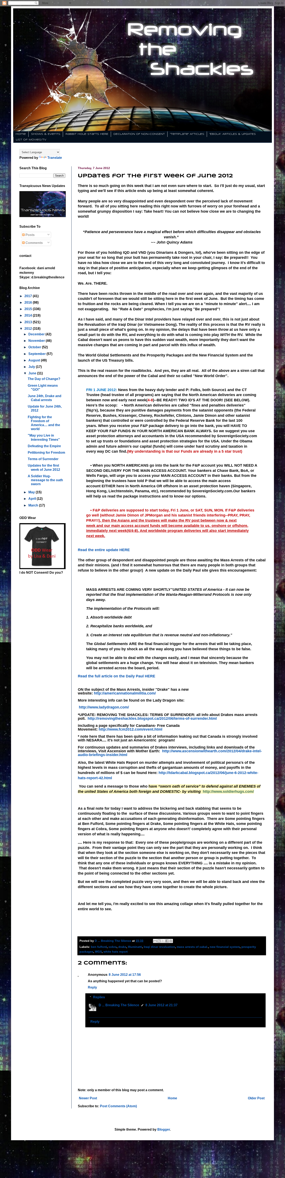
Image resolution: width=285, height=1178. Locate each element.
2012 (28, 328)
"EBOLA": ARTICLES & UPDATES (232, 134)
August (34, 360)
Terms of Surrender (43, 459)
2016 (28, 302)
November (37, 340)
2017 (28, 296)
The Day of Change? (44, 379)
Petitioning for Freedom (46, 452)
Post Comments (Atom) (118, 1106)
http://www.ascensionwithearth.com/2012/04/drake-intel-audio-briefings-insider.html (170, 753)
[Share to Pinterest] (171, 941)
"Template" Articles (187, 134)
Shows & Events (45, 134)
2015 (28, 309)
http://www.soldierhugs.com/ (228, 791)
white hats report (115, 951)
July (32, 367)
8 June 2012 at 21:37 (161, 1005)
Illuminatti (135, 946)
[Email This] (155, 941)
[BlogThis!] (159, 941)
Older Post (256, 1098)
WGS (98, 951)
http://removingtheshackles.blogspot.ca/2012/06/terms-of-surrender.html (152, 718)
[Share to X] (163, 941)
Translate (54, 157)
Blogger (163, 1129)
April (32, 498)
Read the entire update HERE (104, 550)
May (32, 492)
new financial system (225, 946)
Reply (92, 987)
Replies (99, 997)
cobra (112, 946)
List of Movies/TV (31, 140)
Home (21, 134)
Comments (34, 243)
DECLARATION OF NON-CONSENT (139, 134)
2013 (28, 322)
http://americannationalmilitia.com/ (125, 693)
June (32, 373)
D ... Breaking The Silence (119, 1005)
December (36, 334)
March (33, 505)
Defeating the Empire (44, 446)
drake (122, 946)
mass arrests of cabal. (192, 946)
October (35, 347)
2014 (28, 315)
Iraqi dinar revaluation (159, 946)
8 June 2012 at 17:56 (125, 974)
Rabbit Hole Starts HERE (87, 134)
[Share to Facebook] (167, 941)
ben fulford (99, 946)
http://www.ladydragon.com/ (104, 707)
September (37, 354)
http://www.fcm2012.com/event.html (130, 729)
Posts (30, 235)
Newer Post (88, 1098)
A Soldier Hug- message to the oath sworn (45, 480)
